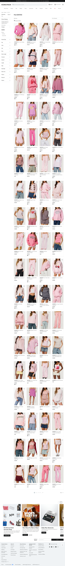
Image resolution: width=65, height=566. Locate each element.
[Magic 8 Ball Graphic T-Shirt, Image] (57, 137)
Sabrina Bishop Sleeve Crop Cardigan (44, 95)
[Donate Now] (30, 515)
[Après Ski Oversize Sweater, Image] (57, 111)
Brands (5, 12)
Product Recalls (4, 559)
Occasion (3, 56)
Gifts (51, 8)
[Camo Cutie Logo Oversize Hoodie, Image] (19, 421)
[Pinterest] (51, 547)
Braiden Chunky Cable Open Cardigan (44, 69)
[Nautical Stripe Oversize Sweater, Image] (32, 58)
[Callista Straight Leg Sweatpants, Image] (32, 137)
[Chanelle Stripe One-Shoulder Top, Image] (19, 216)
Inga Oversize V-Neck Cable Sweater (31, 43)
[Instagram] (49, 547)
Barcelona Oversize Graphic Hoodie (32, 252)
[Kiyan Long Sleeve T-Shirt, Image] (19, 267)
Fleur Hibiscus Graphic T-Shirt (31, 121)
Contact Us (3, 545)
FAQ (2, 557)
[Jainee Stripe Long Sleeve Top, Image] (45, 216)
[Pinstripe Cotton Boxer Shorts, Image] (57, 448)
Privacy (2, 564)
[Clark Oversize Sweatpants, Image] (19, 111)
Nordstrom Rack (41, 545)
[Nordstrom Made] (12, 515)
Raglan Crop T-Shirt (32, 457)
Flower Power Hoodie (57, 42)
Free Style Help (22, 547)
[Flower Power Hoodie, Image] (57, 32)
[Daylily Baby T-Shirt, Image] (32, 216)
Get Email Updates (14, 553)
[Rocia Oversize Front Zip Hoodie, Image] (45, 111)
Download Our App (54, 544)
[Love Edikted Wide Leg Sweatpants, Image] (32, 267)
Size (2, 42)
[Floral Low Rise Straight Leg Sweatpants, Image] (57, 421)
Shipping (2, 549)
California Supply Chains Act (27, 564)
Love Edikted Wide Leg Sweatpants (32, 278)
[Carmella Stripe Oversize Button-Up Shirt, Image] (32, 345)
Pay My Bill (31, 552)
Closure (3, 74)
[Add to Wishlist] (24, 24)
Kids (36, 8)
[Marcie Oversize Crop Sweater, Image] (19, 396)
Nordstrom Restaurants (24, 554)
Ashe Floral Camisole (57, 380)
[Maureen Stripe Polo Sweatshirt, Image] (57, 84)
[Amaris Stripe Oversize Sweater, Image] (57, 396)
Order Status (3, 547)
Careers (12, 547)
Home (46, 8)
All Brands (12, 545)
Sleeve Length (4, 54)
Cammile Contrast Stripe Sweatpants (57, 331)
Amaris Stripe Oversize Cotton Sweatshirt (44, 305)
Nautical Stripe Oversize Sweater (31, 69)
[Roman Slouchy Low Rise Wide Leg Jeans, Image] (45, 370)
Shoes (26, 8)
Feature (3, 80)
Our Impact (12, 549)
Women (12, 8)
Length (3, 62)
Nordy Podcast (13, 555)
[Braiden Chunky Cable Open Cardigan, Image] (45, 58)
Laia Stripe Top (44, 355)
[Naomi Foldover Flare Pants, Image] (57, 474)
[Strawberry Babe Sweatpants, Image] (45, 474)
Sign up (57, 539)
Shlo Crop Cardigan (19, 42)
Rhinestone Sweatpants (43, 252)
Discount (3, 77)
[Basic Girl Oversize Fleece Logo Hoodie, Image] (57, 190)
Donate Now (25, 534)
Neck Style (3, 68)
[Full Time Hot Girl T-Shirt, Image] (32, 474)
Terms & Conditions (18, 564)
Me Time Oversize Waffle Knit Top (19, 69)
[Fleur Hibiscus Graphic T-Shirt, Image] (32, 111)
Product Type (4, 39)
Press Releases (40, 549)
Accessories (31, 8)
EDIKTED (3, 29)
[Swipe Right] (61, 502)
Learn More (30, 534)
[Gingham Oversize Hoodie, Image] (32, 320)
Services (59, 8)
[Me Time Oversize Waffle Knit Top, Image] (19, 58)
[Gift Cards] (49, 515)
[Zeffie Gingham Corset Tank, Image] (45, 421)
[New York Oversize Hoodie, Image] (57, 216)
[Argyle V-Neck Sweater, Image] (32, 190)
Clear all (9, 14)
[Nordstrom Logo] (6, 4)
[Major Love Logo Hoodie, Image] (45, 190)
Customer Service (4, 544)
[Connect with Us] (58, 547)
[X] (53, 547)
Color (2, 45)
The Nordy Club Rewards (31, 547)
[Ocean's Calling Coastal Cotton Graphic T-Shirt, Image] (19, 370)
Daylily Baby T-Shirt (32, 226)
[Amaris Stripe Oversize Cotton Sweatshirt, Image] (45, 294)
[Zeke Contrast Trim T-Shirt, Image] (19, 474)
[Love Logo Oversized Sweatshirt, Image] (57, 294)
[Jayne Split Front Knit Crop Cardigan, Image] (32, 294)
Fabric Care (3, 71)
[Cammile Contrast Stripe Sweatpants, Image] (57, 320)
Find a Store (22, 545)
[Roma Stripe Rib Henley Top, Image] (19, 163)
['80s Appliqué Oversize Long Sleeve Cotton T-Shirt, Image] (57, 163)
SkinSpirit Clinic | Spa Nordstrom (23, 552)
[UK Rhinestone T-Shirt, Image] (57, 241)
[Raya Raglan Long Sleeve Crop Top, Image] (19, 190)
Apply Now (47, 0)
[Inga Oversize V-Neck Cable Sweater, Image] (32, 32)
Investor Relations (41, 547)
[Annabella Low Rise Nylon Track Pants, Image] (45, 163)
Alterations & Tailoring (23, 549)
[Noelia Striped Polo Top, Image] (45, 396)
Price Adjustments (4, 554)
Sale (55, 8)
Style (2, 65)
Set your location (18, 20)
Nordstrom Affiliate (41, 554)
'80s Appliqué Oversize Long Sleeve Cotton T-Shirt (57, 174)
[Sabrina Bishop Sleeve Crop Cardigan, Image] (45, 84)
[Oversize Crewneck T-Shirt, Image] (19, 137)
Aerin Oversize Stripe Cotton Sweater (45, 43)
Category (3, 26)
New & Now (6, 8)
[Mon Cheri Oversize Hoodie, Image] (57, 267)
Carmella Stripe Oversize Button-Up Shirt (31, 356)
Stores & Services (23, 544)
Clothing (3, 33)
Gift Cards (43, 532)
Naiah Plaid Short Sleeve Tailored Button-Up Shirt (57, 356)
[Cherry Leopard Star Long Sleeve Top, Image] (32, 370)
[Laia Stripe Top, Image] (45, 345)
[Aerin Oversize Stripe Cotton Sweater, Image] (45, 32)
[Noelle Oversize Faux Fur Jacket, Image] (19, 345)
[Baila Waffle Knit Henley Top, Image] (19, 320)
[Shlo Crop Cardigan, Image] (19, 32)
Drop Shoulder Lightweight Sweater (44, 331)
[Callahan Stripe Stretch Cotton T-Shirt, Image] (32, 421)
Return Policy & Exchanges (4, 552)
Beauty (21, 8)
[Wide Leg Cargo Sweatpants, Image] (57, 58)
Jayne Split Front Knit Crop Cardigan (31, 305)
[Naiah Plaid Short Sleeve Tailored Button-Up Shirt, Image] (57, 345)
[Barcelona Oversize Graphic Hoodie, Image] (32, 241)
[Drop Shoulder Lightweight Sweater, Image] (45, 320)
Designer (41, 8)
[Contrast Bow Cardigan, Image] (19, 294)
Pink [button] (2, 16)
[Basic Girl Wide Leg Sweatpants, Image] (19, 84)
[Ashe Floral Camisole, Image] (57, 370)
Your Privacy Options (8, 564)
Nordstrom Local (23, 556)
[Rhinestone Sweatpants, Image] (45, 241)
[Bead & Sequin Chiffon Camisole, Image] (45, 137)
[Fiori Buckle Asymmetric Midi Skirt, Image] (32, 396)
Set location (4, 25)
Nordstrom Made (7, 535)
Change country (4, 561)
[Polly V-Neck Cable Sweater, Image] (45, 267)
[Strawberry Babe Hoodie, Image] (32, 84)
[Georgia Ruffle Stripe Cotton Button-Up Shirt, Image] (45, 448)
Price (2, 51)
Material (3, 59)
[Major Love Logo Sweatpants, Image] (19, 241)
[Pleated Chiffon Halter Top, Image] (19, 448)
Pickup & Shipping (5, 19)
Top (62, 545)
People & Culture (13, 551)
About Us (12, 544)
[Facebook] (55, 547)
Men (16, 8)
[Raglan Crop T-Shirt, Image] (32, 448)
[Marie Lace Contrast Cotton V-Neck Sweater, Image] (32, 163)
